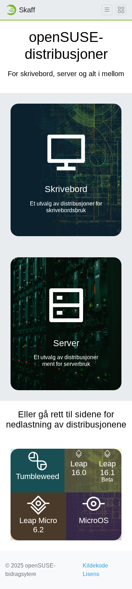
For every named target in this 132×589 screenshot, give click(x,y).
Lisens (91, 574)
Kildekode (95, 566)
